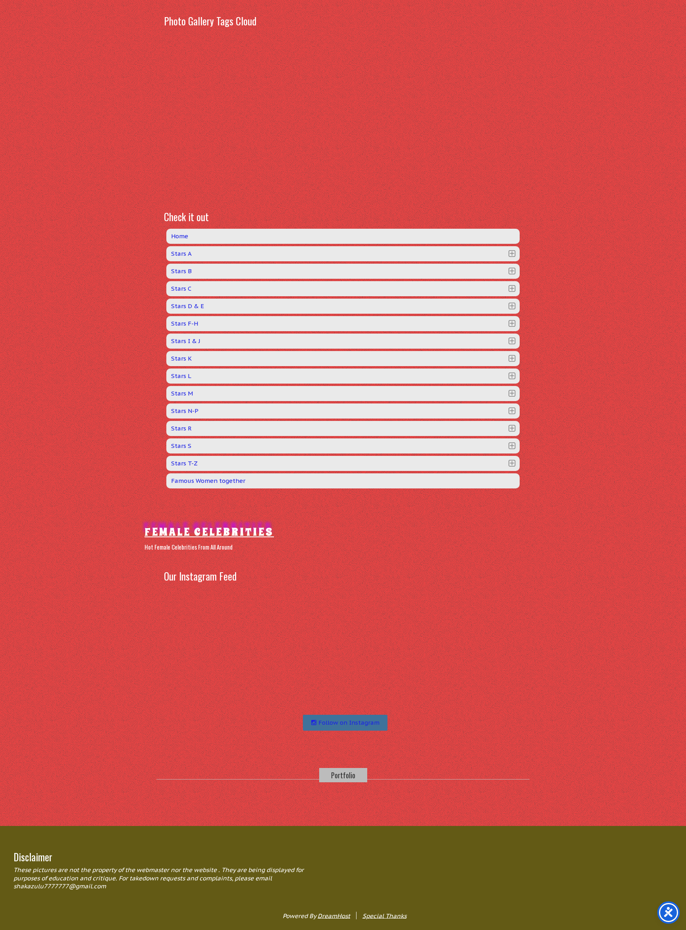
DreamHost (334, 915)
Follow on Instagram (348, 722)
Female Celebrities (209, 532)
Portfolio (343, 775)
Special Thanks (384, 915)
